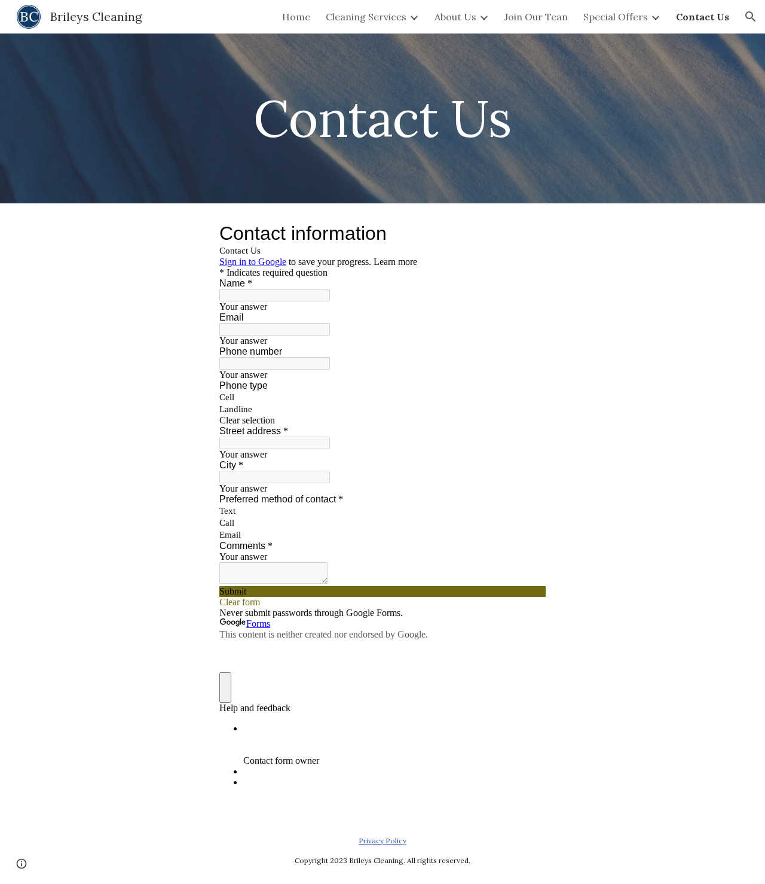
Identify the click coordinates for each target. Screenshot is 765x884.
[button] (750, 16)
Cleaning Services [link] (366, 17)
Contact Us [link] (702, 17)
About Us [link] (455, 17)
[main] (382, 118)
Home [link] (296, 17)
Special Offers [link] (615, 17)
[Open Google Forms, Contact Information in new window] (527, 233)
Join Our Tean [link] (536, 17)
